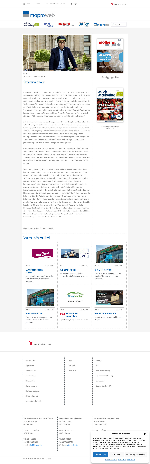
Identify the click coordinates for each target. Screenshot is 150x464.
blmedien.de (30, 361)
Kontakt (99, 361)
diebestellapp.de (32, 396)
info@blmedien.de (35, 445)
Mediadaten (72, 366)
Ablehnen (116, 454)
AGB (97, 366)
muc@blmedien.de (71, 445)
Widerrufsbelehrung (103, 371)
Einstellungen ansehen (135, 454)
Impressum (131, 460)
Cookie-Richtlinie (111, 460)
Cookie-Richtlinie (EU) (104, 386)
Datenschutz (122, 460)
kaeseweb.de (30, 376)
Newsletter (72, 371)
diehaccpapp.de (31, 386)
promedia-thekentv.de (33, 401)
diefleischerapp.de (32, 391)
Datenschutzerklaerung (104, 376)
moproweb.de (31, 371)
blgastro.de (30, 366)
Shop (70, 361)
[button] (146, 434)
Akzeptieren (101, 454)
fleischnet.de (30, 381)
